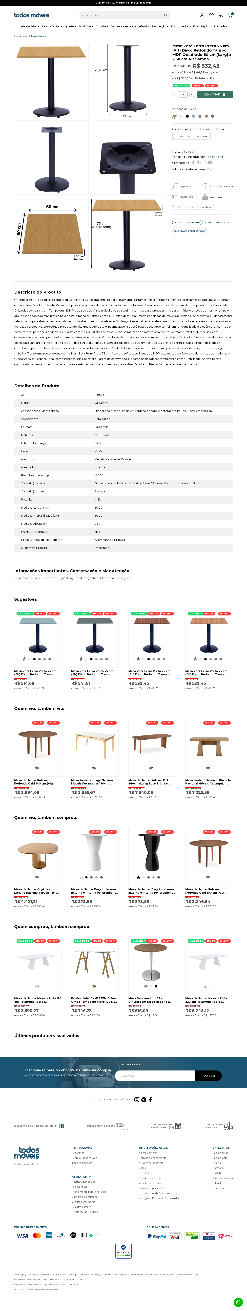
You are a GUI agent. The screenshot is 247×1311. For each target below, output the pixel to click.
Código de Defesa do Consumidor (159, 1198)
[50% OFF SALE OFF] (95, 871)
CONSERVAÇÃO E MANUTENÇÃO (189, 231)
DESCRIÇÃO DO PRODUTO (187, 223)
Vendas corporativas (83, 1201)
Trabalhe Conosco (82, 1162)
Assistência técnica (150, 1183)
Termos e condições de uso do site (159, 1193)
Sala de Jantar (51, 26)
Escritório (85, 26)
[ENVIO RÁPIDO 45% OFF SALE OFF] (38, 653)
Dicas (142, 1168)
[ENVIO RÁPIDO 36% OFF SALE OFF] (38, 980)
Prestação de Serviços (85, 1211)
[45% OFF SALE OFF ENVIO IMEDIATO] (209, 653)
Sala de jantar (220, 1157)
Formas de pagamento (153, 1157)
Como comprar (148, 1152)
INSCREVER (208, 1076)
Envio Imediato (181, 26)
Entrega (144, 1173)
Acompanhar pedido (84, 1181)
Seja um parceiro (81, 1206)
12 (184, 72)
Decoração (159, 26)
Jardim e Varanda (122, 26)
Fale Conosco (80, 1186)
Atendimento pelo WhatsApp (89, 1191)
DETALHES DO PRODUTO (216, 223)
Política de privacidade (152, 1188)
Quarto (69, 26)
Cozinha (101, 26)
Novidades (220, 26)
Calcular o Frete (182, 136)
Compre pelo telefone (85, 1196)
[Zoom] (51, 117)
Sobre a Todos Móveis (84, 1157)
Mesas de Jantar (39, 36)
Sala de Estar (28, 26)
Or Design (188, 151)
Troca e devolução (150, 1178)
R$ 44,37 (198, 72)
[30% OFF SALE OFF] (95, 762)
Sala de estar (220, 1152)
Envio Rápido (201, 26)
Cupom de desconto (151, 1162)
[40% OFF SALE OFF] (38, 762)
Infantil (142, 26)
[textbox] (120, 15)
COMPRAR (212, 94)
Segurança (78, 1152)
